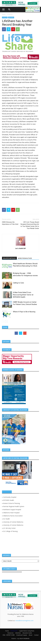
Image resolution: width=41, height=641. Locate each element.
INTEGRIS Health (8, 500)
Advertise (18, 633)
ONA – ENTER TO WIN (9, 635)
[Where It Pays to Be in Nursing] (7, 314)
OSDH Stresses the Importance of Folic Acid (10, 223)
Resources (10, 633)
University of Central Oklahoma (13, 522)
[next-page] (6, 321)
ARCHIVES (11, 17)
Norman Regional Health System (13, 506)
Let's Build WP (20, 248)
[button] (3, 9)
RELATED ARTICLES (9, 258)
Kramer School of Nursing (11, 503)
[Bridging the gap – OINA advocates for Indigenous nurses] (7, 275)
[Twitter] (9, 29)
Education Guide (27, 633)
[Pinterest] (13, 29)
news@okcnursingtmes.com (24, 620)
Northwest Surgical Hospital (12, 509)
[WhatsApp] (18, 29)
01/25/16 (9, 14)
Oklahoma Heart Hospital (11, 513)
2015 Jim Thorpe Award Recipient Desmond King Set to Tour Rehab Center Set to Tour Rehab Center (30, 225)
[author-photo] (20, 245)
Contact (36, 635)
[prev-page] (3, 321)
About (30, 635)
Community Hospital (9, 497)
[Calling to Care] (7, 285)
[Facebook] (4, 29)
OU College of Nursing (10, 531)
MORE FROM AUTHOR (25, 258)
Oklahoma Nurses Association (13, 516)
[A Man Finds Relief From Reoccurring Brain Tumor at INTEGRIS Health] (7, 294)
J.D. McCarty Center (9, 528)
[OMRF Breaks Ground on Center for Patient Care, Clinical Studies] (7, 304)
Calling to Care (18, 283)
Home (3, 14)
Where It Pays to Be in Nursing (24, 312)
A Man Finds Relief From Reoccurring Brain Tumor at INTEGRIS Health (23, 294)
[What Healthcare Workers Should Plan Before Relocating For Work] (7, 265)
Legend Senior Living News (26, 631)
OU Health (6, 519)
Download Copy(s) (21, 635)
